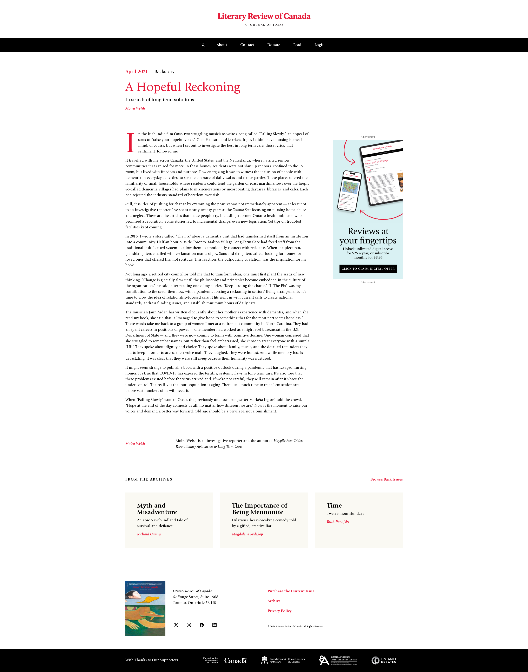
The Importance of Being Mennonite (259, 509)
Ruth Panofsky (338, 522)
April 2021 (136, 72)
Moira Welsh (135, 109)
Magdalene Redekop (247, 534)
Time (334, 506)
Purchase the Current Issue (291, 591)
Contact (247, 45)
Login (320, 45)
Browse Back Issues (386, 480)
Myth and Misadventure (157, 509)
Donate (273, 45)
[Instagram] (189, 625)
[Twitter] (176, 625)
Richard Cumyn (149, 534)
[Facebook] (201, 625)
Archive (274, 601)
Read (297, 45)
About (222, 45)
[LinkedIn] (214, 625)
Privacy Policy (279, 611)
